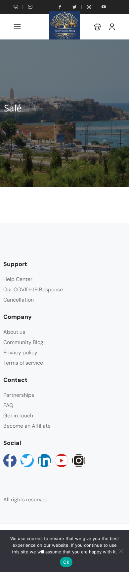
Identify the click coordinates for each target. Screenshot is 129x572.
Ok (66, 562)
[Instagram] (78, 460)
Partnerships (18, 395)
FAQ (8, 405)
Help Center (17, 279)
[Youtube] (61, 460)
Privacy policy (20, 352)
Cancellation (18, 299)
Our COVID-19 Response (33, 289)
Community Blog (23, 342)
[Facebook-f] (10, 460)
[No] (120, 551)
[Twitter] (27, 460)
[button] (98, 27)
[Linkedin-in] (44, 460)
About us (14, 331)
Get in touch (18, 415)
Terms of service (23, 362)
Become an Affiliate (27, 425)
